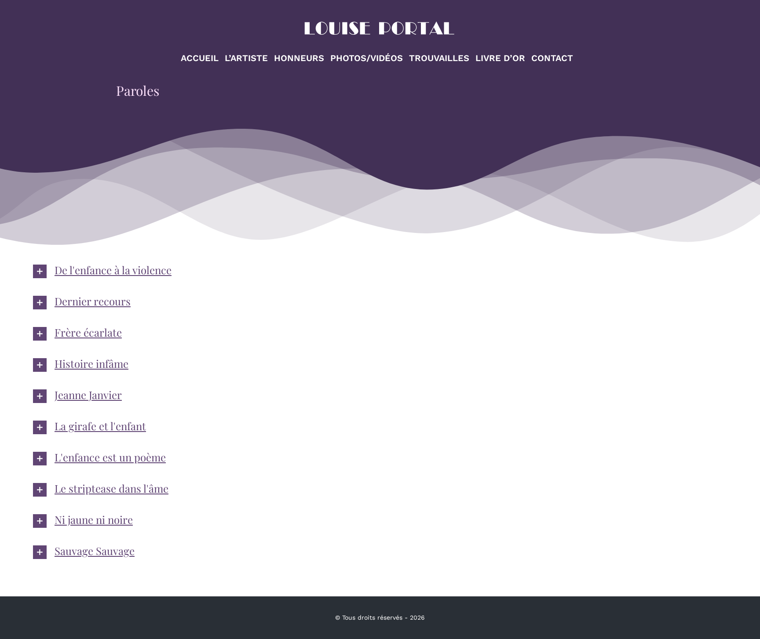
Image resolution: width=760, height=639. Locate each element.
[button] (380, 271)
